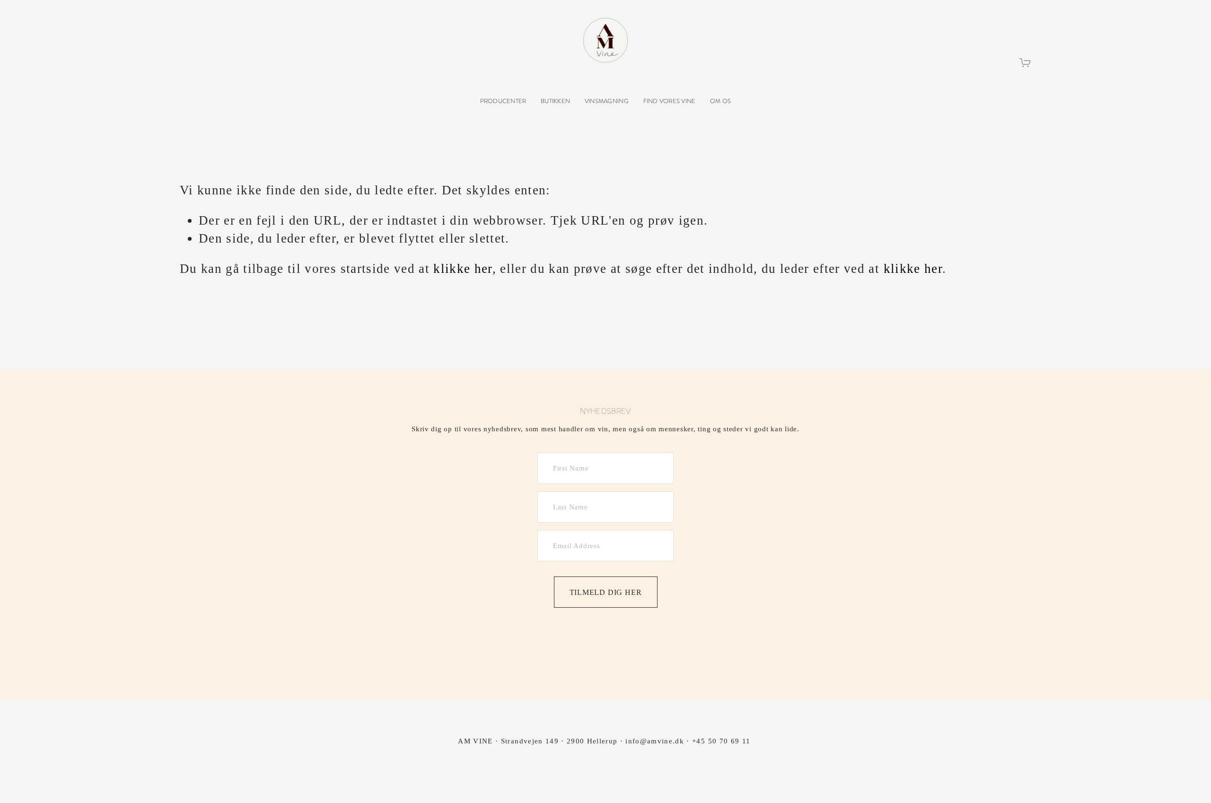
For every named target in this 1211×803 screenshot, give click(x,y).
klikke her (462, 269)
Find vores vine (669, 101)
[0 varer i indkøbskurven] (1025, 63)
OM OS (720, 101)
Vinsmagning (607, 101)
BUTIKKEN (555, 101)
